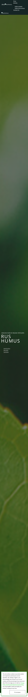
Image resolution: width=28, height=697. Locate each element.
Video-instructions (20, 8)
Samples (6, 352)
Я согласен (17, 692)
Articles (15, 3)
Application (7, 348)
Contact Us (16, 10)
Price (14, 1)
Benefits (6, 350)
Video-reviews (18, 6)
